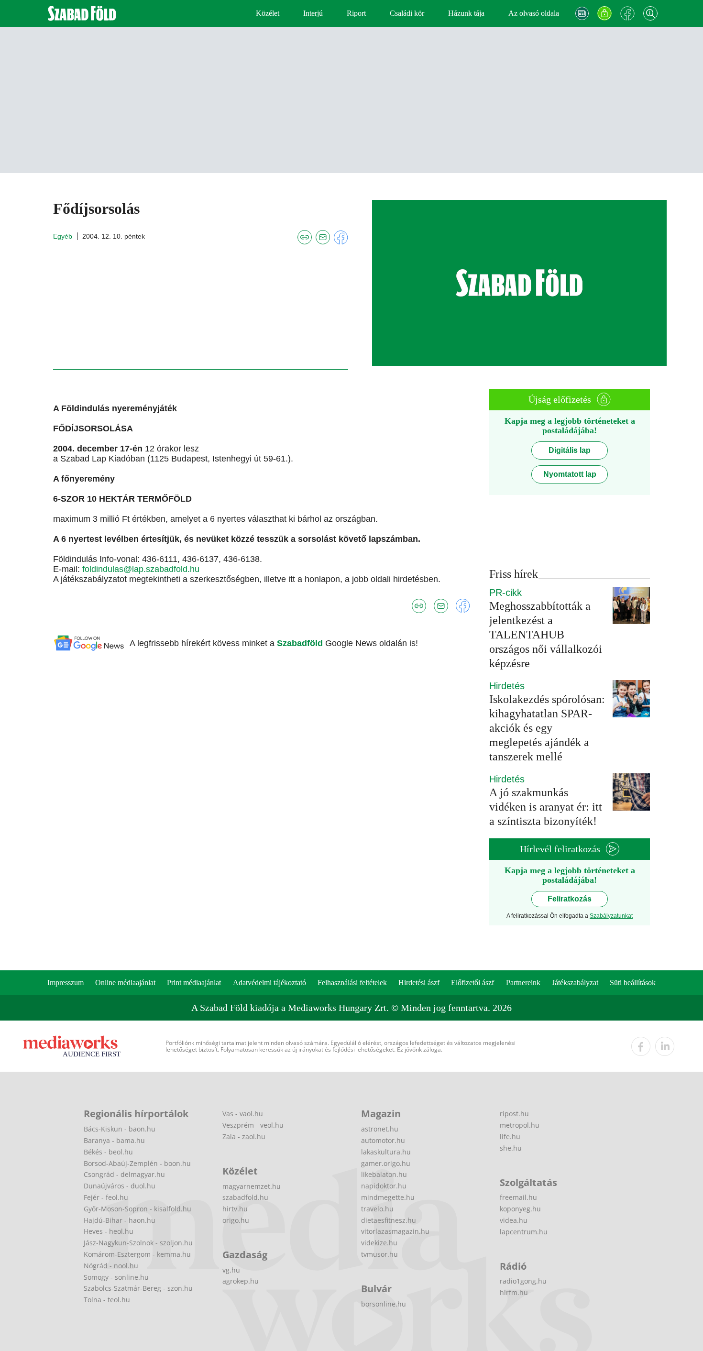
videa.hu (513, 1220)
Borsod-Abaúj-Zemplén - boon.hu (137, 1163)
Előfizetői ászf (472, 982)
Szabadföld (301, 643)
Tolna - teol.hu (107, 1299)
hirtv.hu (235, 1208)
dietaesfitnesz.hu (388, 1220)
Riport (356, 13)
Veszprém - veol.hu (253, 1125)
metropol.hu (519, 1125)
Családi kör (407, 13)
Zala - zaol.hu (243, 1136)
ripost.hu (514, 1113)
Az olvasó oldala (533, 13)
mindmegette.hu (388, 1197)
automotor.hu (383, 1140)
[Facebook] (627, 13)
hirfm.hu (514, 1292)
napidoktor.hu (383, 1185)
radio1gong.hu (523, 1280)
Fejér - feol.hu (106, 1197)
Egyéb (62, 236)
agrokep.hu (240, 1280)
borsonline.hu (383, 1303)
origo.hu (235, 1220)
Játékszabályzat (575, 982)
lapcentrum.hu (524, 1231)
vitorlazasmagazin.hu (395, 1231)
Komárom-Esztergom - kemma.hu (137, 1254)
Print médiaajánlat (194, 982)
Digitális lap (570, 450)
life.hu (510, 1136)
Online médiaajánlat (125, 982)
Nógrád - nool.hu (111, 1265)
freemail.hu (518, 1197)
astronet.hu (379, 1128)
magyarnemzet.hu (251, 1186)
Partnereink (523, 982)
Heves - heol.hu (108, 1231)
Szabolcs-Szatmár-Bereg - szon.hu (138, 1288)
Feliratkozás (570, 899)
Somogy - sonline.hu (116, 1277)
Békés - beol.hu (108, 1151)
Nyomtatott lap (569, 474)
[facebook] (640, 1046)
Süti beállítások (633, 982)
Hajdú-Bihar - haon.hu (119, 1220)
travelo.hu (377, 1208)
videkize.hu (379, 1242)
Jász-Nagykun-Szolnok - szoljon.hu (138, 1242)
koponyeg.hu (520, 1208)
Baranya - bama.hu (114, 1140)
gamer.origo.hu (385, 1163)
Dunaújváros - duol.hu (119, 1185)
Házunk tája (466, 13)
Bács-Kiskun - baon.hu (119, 1128)
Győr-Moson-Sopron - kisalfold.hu (137, 1208)
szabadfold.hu (245, 1197)
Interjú (313, 13)
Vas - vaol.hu (242, 1113)
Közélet (267, 13)
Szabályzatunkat (611, 915)
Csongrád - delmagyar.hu (124, 1174)
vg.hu (231, 1269)
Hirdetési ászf (418, 982)
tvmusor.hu (379, 1254)
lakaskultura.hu (386, 1151)
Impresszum (65, 982)
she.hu (511, 1148)
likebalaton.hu (384, 1174)
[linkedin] (664, 1046)
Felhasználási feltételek (352, 982)
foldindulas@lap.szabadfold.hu (140, 569)
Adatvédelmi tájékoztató (269, 982)
